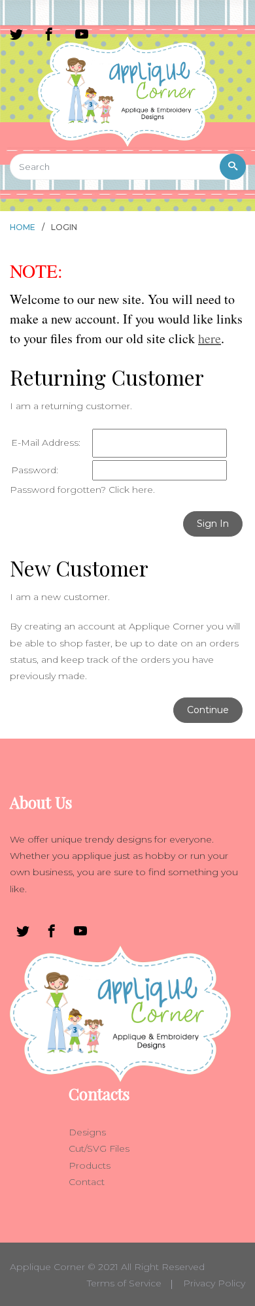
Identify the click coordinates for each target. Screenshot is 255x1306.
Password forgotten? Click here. (82, 489)
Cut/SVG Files (99, 1148)
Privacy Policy (214, 1283)
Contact (87, 1182)
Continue (208, 710)
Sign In (213, 523)
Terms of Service (124, 1283)
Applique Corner (47, 1267)
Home (22, 227)
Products (89, 1165)
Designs (87, 1132)
